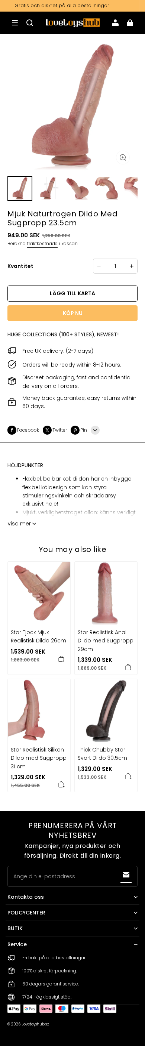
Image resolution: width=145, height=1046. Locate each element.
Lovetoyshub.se (35, 1024)
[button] (14, 22)
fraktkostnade (42, 243)
